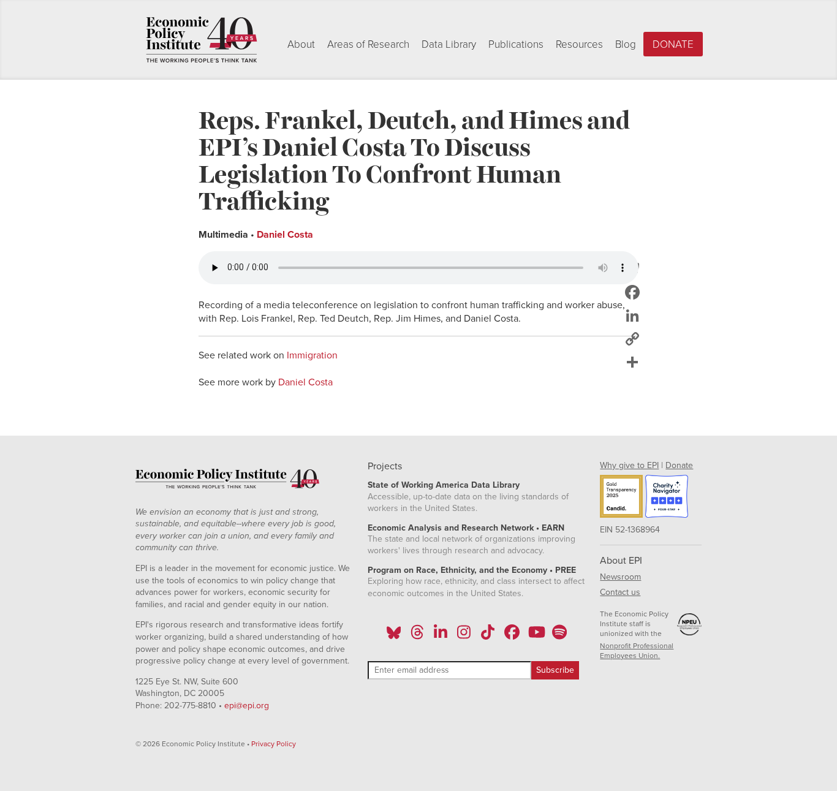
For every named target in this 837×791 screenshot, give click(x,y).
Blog (625, 44)
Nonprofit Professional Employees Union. (636, 651)
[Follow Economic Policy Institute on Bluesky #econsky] (393, 636)
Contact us (620, 592)
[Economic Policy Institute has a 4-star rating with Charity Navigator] (666, 498)
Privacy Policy (273, 744)
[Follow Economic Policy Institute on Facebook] (511, 636)
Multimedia (223, 235)
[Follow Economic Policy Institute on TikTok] (487, 636)
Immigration (312, 355)
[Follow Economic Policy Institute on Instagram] (464, 636)
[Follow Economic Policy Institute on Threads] (417, 636)
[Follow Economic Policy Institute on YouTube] (535, 636)
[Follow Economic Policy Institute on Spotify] (559, 636)
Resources (579, 44)
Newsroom (620, 577)
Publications (515, 44)
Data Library (449, 44)
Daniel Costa (285, 235)
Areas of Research (368, 44)
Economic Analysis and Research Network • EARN (466, 528)
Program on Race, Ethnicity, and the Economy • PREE (472, 570)
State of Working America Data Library (444, 485)
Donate (673, 44)
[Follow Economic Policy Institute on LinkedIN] (440, 636)
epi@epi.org (246, 705)
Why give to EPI (629, 465)
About (301, 44)
